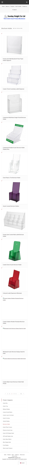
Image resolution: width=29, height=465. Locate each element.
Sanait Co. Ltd (17, 457)
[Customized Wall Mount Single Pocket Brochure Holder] (14, 103)
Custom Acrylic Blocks (7, 412)
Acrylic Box (5, 403)
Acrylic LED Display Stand (8, 433)
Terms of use (22, 454)
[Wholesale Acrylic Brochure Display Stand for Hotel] (14, 338)
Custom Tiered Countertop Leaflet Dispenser (13, 89)
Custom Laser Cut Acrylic (8, 415)
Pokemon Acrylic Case (7, 430)
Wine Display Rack (7, 442)
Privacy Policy (14, 456)
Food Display (5, 445)
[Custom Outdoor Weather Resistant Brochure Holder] (14, 308)
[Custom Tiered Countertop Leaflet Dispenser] (14, 75)
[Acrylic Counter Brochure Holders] (14, 192)
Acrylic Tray (5, 406)
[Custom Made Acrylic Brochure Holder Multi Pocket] (14, 368)
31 (21, 393)
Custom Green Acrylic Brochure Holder (12, 264)
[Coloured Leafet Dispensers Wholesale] (14, 279)
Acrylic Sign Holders (7, 439)
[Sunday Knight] (14, 19)
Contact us (24, 6)
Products (12, 6)
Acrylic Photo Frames (7, 427)
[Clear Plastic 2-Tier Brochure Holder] (14, 164)
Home (3, 6)
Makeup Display (6, 409)
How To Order (18, 6)
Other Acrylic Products (7, 448)
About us (7, 6)
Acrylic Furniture (6, 418)
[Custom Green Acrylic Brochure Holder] (14, 251)
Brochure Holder (6, 424)
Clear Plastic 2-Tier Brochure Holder (11, 177)
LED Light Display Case (8, 436)
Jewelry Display (6, 421)
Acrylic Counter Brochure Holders (11, 206)
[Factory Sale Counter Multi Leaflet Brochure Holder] (14, 220)
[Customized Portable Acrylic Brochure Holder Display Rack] (14, 134)
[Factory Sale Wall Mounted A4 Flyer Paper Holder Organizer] (14, 45)
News (13, 454)
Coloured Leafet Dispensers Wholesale (12, 293)
